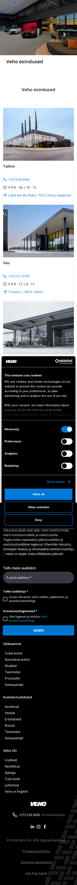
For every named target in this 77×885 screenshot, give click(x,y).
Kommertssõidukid (17, 697)
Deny (38, 520)
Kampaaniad (14, 684)
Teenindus (13, 672)
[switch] (66, 441)
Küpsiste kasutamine (36, 862)
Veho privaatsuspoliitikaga (28, 618)
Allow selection (38, 507)
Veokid (10, 713)
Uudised (11, 760)
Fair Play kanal (36, 873)
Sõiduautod (12, 644)
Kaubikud (12, 706)
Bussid (10, 725)
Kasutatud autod (17, 659)
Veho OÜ (10, 750)
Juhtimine (12, 785)
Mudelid (11, 666)
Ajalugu (10, 772)
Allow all (39, 494)
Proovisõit (12, 678)
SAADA (38, 630)
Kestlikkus (12, 766)
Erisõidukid (13, 719)
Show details (56, 481)
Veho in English (16, 791)
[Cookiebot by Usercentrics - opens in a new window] (55, 361)
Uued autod (13, 653)
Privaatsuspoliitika (36, 851)
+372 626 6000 (29, 815)
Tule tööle (12, 779)
